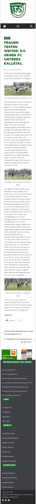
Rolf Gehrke (18, 70)
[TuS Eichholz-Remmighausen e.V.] (4, 26)
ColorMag (5, 497)
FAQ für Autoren (7, 447)
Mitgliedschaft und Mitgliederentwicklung (15, 387)
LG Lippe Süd (6, 407)
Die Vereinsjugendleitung (10, 374)
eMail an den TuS (8, 442)
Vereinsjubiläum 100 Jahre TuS (11, 395)
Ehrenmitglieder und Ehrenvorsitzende (14, 378)
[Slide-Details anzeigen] (26, 355)
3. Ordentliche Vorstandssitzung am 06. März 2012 (18, 340)
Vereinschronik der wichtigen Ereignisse (14, 391)
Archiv (7, 38)
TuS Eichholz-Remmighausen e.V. (12, 494)
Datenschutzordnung (9, 477)
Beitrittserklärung (8, 473)
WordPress (14, 497)
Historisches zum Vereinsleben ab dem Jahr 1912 (17, 383)
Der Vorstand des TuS (8, 370)
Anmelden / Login (8, 433)
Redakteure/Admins (9, 461)
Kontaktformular (8, 456)
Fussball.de (6, 412)
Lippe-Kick (6, 416)
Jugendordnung (7, 482)
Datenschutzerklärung (10, 438)
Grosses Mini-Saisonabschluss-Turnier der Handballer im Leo (19, 332)
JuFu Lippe (6, 421)
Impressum (6, 451)
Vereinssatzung (7, 487)
